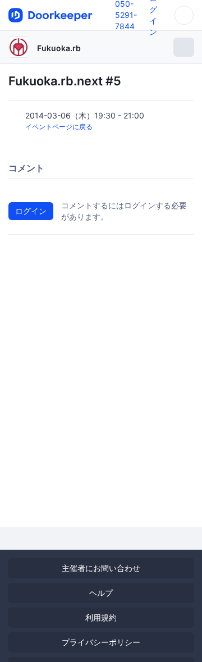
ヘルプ (101, 592)
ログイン (31, 211)
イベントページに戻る (59, 126)
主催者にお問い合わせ (101, 568)
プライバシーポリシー (101, 642)
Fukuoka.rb (59, 48)
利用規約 (101, 617)
